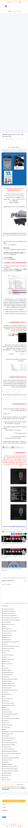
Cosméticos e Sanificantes (8, 648)
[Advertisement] (14, 73)
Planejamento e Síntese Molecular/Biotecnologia (13, 731)
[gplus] (11, 826)
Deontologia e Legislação (8, 659)
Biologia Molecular (7, 628)
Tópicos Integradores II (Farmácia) (10, 768)
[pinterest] (20, 826)
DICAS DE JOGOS (22, 138)
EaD (4, 665)
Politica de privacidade (8, 784)
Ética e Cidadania (6, 779)
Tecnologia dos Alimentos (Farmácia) (11, 757)
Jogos (4, 696)
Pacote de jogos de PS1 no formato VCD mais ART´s (12, 543)
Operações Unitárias (7, 711)
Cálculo (5, 652)
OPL (6, 140)
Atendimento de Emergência (9, 611)
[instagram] (14, 826)
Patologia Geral (6, 727)
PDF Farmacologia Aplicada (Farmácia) (11, 718)
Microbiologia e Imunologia (9, 705)
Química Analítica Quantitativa (10, 742)
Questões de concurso (8, 740)
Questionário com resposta (9, 738)
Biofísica (5, 626)
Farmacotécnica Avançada (8, 683)
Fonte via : (5, 526)
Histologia (5, 692)
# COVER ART (19, 531)
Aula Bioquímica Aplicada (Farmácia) (11, 617)
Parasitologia (6, 722)
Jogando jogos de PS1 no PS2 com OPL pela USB (12, 568)
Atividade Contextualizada (9, 613)
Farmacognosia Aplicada (8, 672)
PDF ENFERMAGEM (6, 716)
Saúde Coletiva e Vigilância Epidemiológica (12, 753)
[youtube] (18, 826)
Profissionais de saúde (8, 733)
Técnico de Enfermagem (8, 764)
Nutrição (5, 707)
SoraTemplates (7, 824)
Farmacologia (6, 676)
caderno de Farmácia (7, 773)
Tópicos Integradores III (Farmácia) (10, 770)
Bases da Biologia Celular (8, 624)
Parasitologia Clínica (7, 724)
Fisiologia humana (7, 687)
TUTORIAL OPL (10, 140)
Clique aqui (7, 244)
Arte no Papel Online (21, 824)
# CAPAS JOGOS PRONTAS (10, 531)
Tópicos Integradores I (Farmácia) (10, 766)
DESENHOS (5, 657)
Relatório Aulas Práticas (8, 749)
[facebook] (9, 826)
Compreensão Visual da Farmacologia (11, 641)
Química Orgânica (7, 746)
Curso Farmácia (6, 650)
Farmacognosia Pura (7, 674)
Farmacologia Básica (7, 681)
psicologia (5, 777)
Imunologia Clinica (7, 694)
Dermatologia (6, 661)
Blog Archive (20, 784)
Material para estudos (8, 698)
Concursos (5, 644)
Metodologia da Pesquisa (8, 703)
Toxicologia (5, 762)
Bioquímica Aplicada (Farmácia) (9, 630)
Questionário (6, 735)
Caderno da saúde (7, 639)
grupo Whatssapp (7, 775)
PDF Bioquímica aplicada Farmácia (10, 714)
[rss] (16, 826)
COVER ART (16, 138)
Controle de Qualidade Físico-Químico (11, 646)
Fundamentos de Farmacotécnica (10, 690)
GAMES (3, 140)
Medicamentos (6, 700)
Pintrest (5, 729)
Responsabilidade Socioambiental (10, 751)
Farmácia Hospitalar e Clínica (9, 685)
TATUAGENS (5, 755)
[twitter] (7, 826)
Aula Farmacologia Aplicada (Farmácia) (11, 619)
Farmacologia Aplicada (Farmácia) (10, 679)
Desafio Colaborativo (7, 663)
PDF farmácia (6, 720)
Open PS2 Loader (6, 709)
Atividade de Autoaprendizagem (10, 615)
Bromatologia (6, 637)
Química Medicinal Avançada (9, 744)
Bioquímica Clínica (7, 633)
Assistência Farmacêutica (8, 609)
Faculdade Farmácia (7, 670)
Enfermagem (5, 668)
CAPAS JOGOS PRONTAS (8, 138)
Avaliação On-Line (7, 622)
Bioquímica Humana (7, 635)
